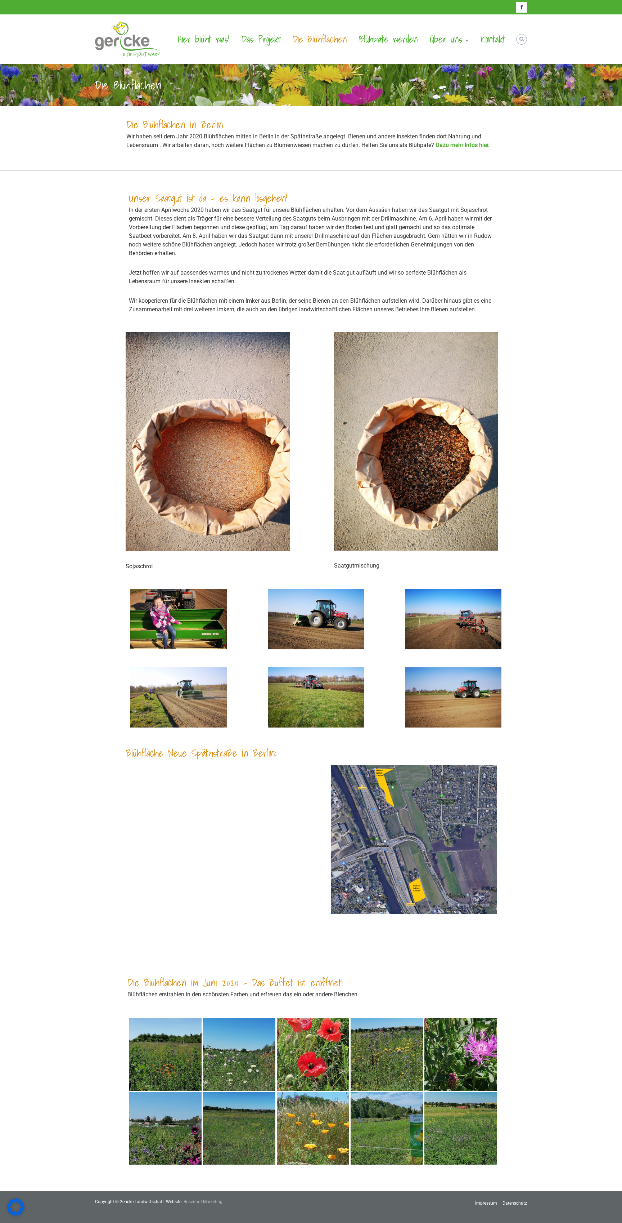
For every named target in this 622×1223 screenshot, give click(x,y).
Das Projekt (261, 38)
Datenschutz (514, 1203)
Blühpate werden (388, 38)
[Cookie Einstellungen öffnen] (15, 1213)
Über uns (446, 38)
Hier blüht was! (204, 38)
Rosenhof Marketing (203, 1201)
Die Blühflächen (320, 38)
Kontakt (493, 38)
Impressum (486, 1203)
